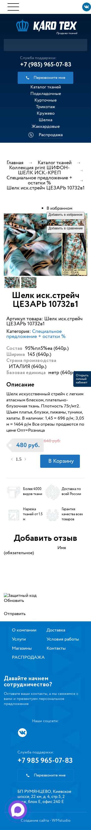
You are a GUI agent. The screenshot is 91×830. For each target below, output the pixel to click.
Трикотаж (45, 107)
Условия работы (63, 639)
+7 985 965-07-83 (45, 761)
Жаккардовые (46, 126)
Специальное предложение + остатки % (36, 334)
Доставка (56, 630)
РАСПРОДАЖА (28, 657)
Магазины (22, 648)
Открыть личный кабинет (82, 379)
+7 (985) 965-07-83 (45, 65)
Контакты (56, 648)
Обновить (14, 600)
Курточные (45, 100)
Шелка (45, 120)
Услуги (19, 639)
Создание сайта (35, 820)
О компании (24, 630)
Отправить (15, 614)
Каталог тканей (45, 87)
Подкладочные (45, 93)
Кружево (46, 113)
